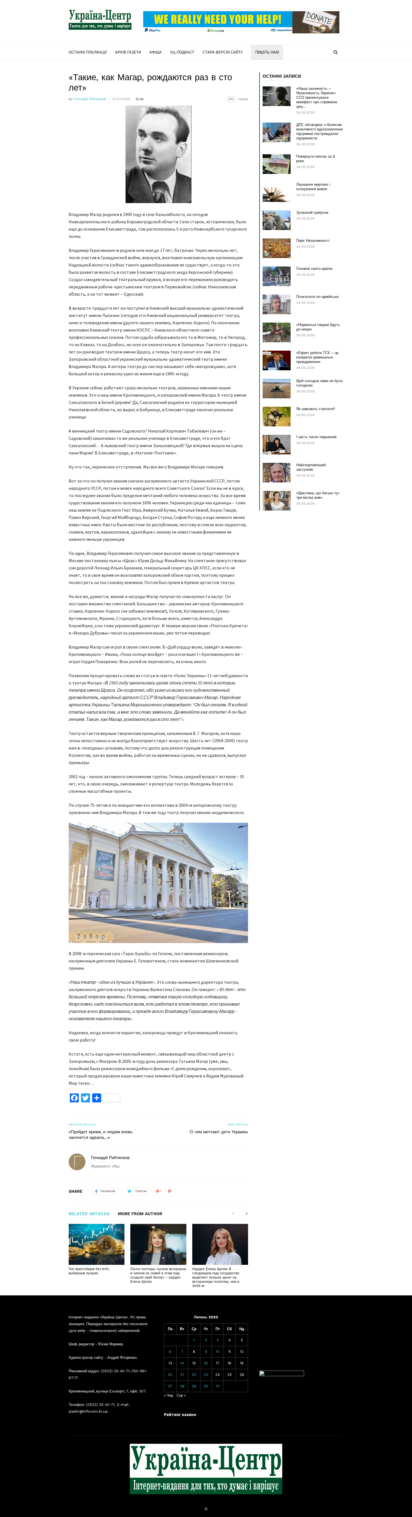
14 (182, 1363)
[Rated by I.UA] (281, 1375)
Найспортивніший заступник (311, 467)
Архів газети (128, 52)
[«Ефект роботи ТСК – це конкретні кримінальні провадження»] (277, 360)
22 (194, 1375)
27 (170, 1386)
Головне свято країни (314, 268)
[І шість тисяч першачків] (277, 444)
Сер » (181, 1395)
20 (170, 1375)
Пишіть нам (267, 52)
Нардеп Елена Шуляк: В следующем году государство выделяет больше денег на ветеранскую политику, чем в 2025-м (215, 1277)
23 (206, 1375)
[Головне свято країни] (277, 276)
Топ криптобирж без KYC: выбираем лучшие (89, 1271)
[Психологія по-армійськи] (277, 304)
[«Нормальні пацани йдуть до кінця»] (277, 332)
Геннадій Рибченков (90, 99)
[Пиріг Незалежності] (277, 248)
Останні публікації (88, 52)
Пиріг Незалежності (312, 240)
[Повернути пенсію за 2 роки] (277, 164)
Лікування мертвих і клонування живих (313, 186)
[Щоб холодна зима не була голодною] (277, 388)
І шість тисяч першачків (316, 437)
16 (206, 1363)
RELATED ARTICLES (89, 1214)
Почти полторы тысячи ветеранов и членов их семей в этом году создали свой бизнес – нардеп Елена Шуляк (158, 1275)
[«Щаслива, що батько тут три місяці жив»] (277, 501)
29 (194, 1386)
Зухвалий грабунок (312, 212)
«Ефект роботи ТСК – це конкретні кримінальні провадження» (317, 357)
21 (182, 1375)
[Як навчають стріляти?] (277, 416)
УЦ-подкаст (182, 52)
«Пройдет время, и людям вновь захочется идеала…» (101, 1134)
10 (217, 1352)
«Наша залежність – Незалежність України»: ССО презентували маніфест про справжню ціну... (316, 97)
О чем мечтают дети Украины (219, 1131)
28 (182, 1386)
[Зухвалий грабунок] (277, 220)
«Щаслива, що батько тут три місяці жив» (318, 495)
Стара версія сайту (223, 52)
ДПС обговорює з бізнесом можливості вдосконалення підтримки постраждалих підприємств (319, 131)
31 (217, 1386)
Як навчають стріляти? (315, 409)
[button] (335, 52)
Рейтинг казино (180, 1414)
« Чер (168, 1395)
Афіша (155, 52)
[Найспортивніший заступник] (277, 472)
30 (206, 1386)
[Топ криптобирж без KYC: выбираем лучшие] (96, 1244)
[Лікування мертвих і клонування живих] (277, 192)
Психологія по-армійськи (317, 297)
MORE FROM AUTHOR (140, 1214)
